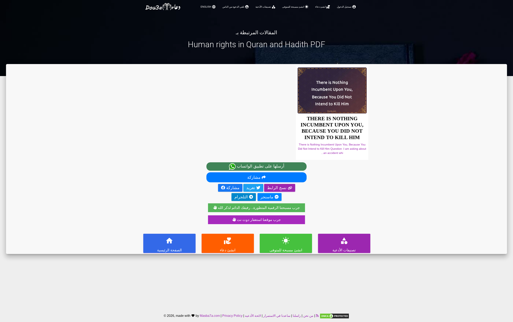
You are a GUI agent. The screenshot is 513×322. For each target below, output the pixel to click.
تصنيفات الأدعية (265, 7)
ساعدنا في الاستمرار (276, 315)
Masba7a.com (210, 315)
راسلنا (297, 315)
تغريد (251, 188)
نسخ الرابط (277, 188)
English (208, 7)
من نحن (307, 315)
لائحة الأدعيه (253, 315)
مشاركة (254, 177)
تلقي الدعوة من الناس (235, 7)
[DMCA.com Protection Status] (334, 315)
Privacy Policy (232, 315)
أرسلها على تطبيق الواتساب (260, 166)
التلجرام (241, 197)
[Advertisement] (256, 282)
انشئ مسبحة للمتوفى (295, 7)
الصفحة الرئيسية (169, 244)
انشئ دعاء (322, 7)
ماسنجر (268, 197)
